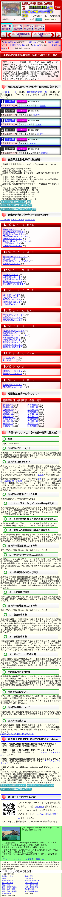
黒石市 (12, 259)
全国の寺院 (36, 45)
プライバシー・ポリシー (13, 859)
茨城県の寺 (8, 412)
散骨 (40, 479)
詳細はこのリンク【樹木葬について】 (17, 734)
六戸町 (13, 384)
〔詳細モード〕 (8, 92)
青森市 (12, 229)
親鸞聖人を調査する (32, 880)
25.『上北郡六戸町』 (42, 35)
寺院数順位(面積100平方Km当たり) (16, 209)
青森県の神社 (53, 42)
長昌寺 (10, 148)
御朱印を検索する (31, 891)
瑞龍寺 (10, 120)
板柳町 (14, 234)
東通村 (15, 335)
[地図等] (42, 105)
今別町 (13, 239)
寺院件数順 (30, 219)
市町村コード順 (17, 219)
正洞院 (10, 129)
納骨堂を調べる (7, 880)
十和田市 (12, 304)
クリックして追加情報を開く (18, 871)
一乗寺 (10, 101)
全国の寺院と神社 (10, 42)
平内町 (13, 340)
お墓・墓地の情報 (31, 887)
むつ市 (10, 360)
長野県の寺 (8, 426)
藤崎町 (13, 347)
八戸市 (12, 333)
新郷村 (13, 281)
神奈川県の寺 (9, 419)
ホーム (39, 19)
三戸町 (13, 277)
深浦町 (13, 345)
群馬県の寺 (8, 414)
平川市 (12, 338)
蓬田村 (13, 373)
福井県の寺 (8, 423)
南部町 (13, 317)
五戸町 (12, 263)
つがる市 (12, 297)
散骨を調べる (7, 893)
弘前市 (12, 342)
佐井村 (11, 274)
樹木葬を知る (30, 889)
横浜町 (13, 371)
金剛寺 (10, 110)
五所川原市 (16, 261)
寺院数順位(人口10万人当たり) (14, 205)
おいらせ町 (16, 241)
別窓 (29, 202)
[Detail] (22, 101)
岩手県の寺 (33, 405)
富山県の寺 (8, 421)
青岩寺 (10, 139)
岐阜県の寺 (33, 426)
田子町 (12, 295)
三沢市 (11, 358)
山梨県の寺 (33, 423)
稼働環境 (29, 859)
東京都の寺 (33, 416)
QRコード (39, 806)
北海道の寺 (8, 405)
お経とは (5, 878)
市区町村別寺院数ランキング (13, 202)
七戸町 (13, 279)
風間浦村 (15, 257)
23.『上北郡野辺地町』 (20, 35)
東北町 (13, 302)
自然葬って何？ (7, 876)
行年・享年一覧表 (31, 883)
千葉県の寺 (8, 416)
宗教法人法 (29, 876)
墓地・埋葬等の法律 (9, 887)
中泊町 (14, 315)
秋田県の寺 (33, 407)
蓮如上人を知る (7, 883)
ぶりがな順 (5, 219)
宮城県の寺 (8, 407)
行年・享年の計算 (31, 885)
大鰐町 (13, 245)
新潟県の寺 (33, 419)
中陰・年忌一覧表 (8, 889)
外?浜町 (14, 284)
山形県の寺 (8, 410)
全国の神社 (32, 42)
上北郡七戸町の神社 (17, 45)
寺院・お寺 (6, 885)
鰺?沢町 (14, 232)
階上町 (14, 331)
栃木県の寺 (33, 412)
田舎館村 (15, 236)
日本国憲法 (29, 878)
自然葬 (40, 475)
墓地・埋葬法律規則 (9, 891)
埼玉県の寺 (33, 414)
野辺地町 (13, 320)
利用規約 (40, 859)
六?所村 (14, 387)
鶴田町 (12, 299)
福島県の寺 (33, 410)
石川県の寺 (33, 421)
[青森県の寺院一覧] (37, 92)
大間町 (12, 243)
